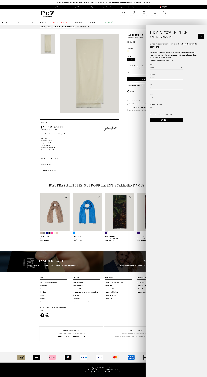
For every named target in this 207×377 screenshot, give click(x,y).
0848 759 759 (63, 336)
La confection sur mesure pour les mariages (85, 292)
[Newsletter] (201, 36)
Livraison (43, 292)
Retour (42, 295)
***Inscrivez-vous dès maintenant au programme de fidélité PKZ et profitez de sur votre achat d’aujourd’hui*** (103, 2)
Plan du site (122, 372)
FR (166, 7)
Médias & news (142, 289)
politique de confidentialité (165, 115)
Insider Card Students (111, 292)
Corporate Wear (78, 289)
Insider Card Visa (110, 289)
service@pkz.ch (79, 336)
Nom (151, 85)
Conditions (88, 372)
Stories (93, 22)
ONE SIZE (131, 60)
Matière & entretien (49, 158)
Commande (43, 286)
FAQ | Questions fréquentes (48, 282)
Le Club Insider (109, 302)
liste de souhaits (136, 86)
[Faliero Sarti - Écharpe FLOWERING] (119, 211)
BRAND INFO (46, 164)
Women (29, 22)
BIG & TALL (76, 295)
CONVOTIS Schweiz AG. (112, 370)
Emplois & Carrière (143, 286)
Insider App (108, 298)
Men (17, 22)
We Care (107, 22)
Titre (151, 65)
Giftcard (42, 298)
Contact (42, 302)
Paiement (43, 289)
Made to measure (78, 286)
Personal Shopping (78, 282)
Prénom (152, 75)
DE (163, 7)
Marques (78, 22)
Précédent (35, 212)
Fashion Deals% (60, 22)
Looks (43, 22)
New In (5, 22)
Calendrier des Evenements (81, 302)
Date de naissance (156, 105)
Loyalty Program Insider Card (114, 282)
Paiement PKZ (109, 286)
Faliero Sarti (138, 35)
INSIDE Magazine (110, 295)
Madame (152, 67)
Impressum (114, 372)
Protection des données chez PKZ (101, 372)
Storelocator (76, 298)
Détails (44, 123)
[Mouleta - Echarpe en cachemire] (55, 211)
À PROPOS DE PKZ (143, 282)
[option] (50, 44)
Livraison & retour (49, 170)
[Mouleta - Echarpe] (87, 211)
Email (151, 95)
